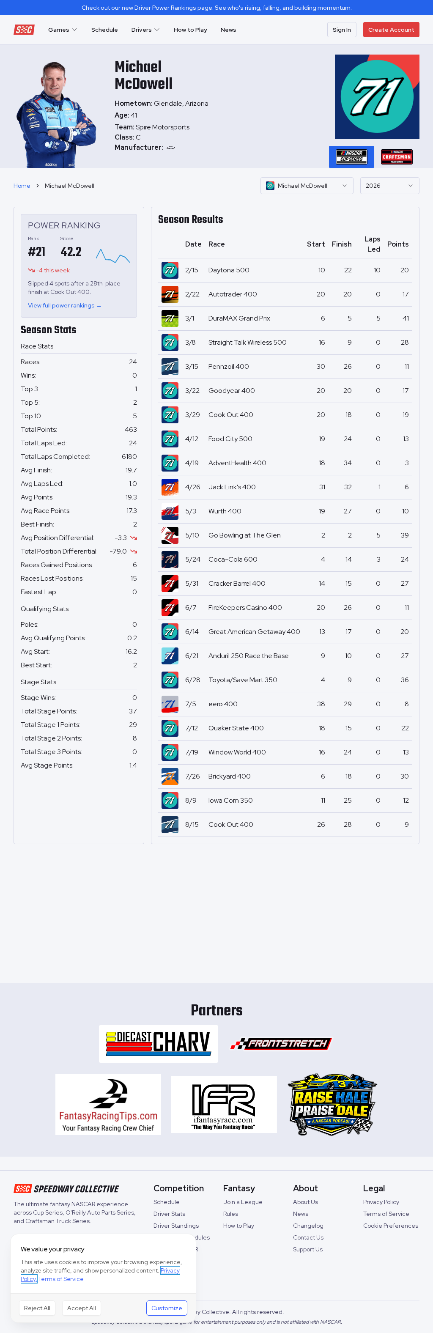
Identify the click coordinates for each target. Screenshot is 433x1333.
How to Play (190, 29)
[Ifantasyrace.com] (224, 1104)
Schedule (104, 29)
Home (22, 185)
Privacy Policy (381, 1202)
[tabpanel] (165, 137)
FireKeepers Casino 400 (245, 607)
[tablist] (374, 157)
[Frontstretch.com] (281, 1044)
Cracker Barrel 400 (237, 583)
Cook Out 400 (230, 414)
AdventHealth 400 (237, 462)
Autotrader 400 (232, 294)
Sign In (342, 29)
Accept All (81, 1308)
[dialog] (103, 1278)
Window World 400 (237, 752)
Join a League (243, 1202)
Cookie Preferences (390, 1225)
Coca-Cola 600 (233, 559)
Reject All (37, 1308)
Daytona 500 (228, 270)
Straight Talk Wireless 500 (247, 342)
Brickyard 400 (229, 776)
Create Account (391, 29)
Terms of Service (386, 1214)
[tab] (351, 157)
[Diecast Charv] (158, 1044)
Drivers (142, 29)
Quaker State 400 (236, 728)
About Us (305, 1202)
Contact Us (308, 1237)
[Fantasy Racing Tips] (108, 1104)
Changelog (308, 1225)
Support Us (308, 1249)
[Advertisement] (216, 910)
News (228, 29)
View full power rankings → (65, 305)
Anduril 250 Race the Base (248, 655)
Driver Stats (169, 1214)
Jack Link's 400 (232, 487)
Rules (230, 1214)
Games (58, 29)
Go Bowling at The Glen (244, 535)
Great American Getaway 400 (254, 631)
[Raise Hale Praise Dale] (332, 1104)
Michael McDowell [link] (69, 185)
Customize (166, 1308)
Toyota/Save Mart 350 (242, 679)
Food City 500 (230, 438)
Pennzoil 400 (228, 366)
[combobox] (307, 185)
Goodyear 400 (231, 390)
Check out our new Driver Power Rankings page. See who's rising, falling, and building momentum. (217, 7)
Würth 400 (224, 511)
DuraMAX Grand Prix (239, 318)
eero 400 (223, 703)
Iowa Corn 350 (230, 800)
